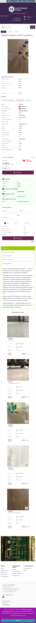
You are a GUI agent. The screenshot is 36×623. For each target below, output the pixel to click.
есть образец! (9, 157)
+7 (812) (16, 20)
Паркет (2, 568)
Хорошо (18, 620)
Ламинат (14, 569)
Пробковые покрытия (16, 573)
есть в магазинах (20, 191)
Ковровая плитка (15, 575)
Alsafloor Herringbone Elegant (8, 100)
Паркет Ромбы (4, 574)
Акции (28, 19)
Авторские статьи (27, 568)
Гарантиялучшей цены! (29, 160)
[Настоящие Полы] (18, 9)
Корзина (29, 17)
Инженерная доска (5, 570)
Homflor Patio (28, 100)
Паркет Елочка (4, 572)
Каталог (3, 31)
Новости (25, 570)
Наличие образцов (7, 263)
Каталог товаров (6, 604)
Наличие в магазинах (7, 259)
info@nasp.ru (17, 18)
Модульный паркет (5, 576)
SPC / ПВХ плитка (16, 571)
